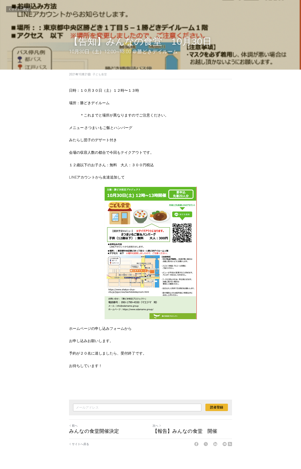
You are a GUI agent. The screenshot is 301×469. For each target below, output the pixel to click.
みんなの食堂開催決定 (94, 431)
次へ (155, 425)
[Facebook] (196, 444)
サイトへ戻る (20, 9)
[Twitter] (206, 444)
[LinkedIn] (215, 444)
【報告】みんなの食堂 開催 (185, 431)
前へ (75, 425)
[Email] (225, 444)
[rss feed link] (230, 444)
